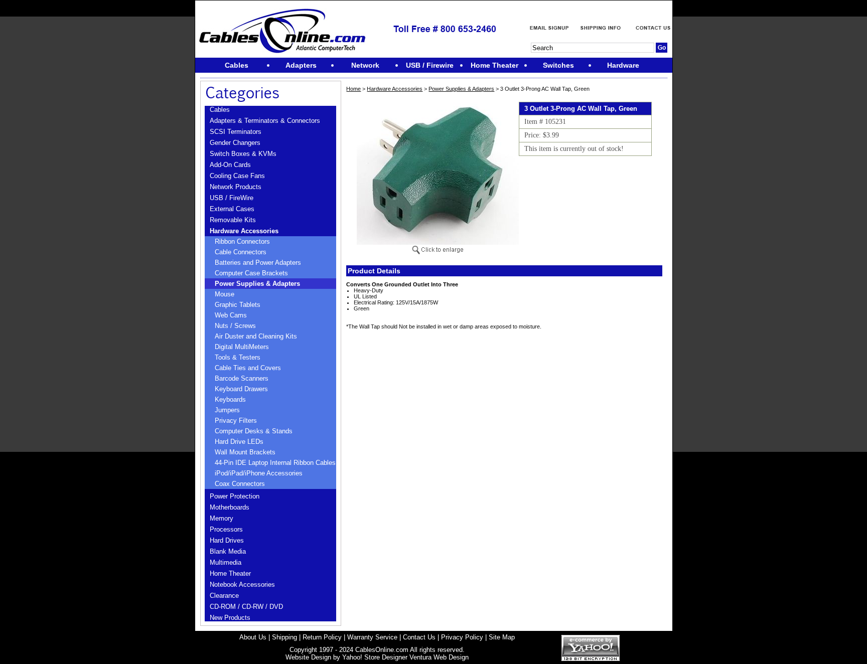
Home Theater (230, 573)
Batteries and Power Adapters (258, 262)
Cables (220, 109)
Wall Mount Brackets (245, 452)
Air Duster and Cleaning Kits (256, 336)
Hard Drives (227, 540)
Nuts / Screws (235, 325)
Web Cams (231, 315)
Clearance (224, 595)
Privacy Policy (462, 637)
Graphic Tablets (237, 304)
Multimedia (225, 562)
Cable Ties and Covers (248, 368)
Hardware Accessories (244, 231)
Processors (226, 529)
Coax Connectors (240, 483)
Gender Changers (235, 142)
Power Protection (234, 496)
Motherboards (229, 507)
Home (353, 89)
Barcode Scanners (241, 378)
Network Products (235, 187)
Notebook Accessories (242, 584)
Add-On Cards (230, 165)
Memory (221, 518)
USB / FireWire (231, 198)
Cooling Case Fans (237, 176)
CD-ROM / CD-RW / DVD (246, 606)
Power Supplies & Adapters (257, 283)
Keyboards (230, 399)
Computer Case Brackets (251, 273)
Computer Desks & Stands (254, 431)
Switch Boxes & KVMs (243, 153)
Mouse (224, 294)
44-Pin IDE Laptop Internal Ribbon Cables (275, 462)
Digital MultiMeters (242, 347)
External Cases (232, 209)
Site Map (502, 637)
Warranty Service (372, 637)
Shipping (284, 637)
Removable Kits (233, 220)
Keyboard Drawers (241, 389)
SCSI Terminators (235, 131)
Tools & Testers (237, 357)
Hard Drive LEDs (239, 441)
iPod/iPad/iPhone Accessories (259, 473)
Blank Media (228, 551)
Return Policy (322, 637)
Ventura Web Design (439, 657)
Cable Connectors (240, 252)
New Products (230, 617)
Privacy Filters (236, 420)
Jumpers (227, 410)
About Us (252, 637)
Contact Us (419, 637)
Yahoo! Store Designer (374, 657)
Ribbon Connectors (242, 241)
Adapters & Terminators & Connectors (265, 120)
